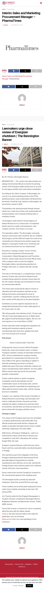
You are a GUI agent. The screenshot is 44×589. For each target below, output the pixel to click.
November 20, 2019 (17, 25)
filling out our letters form (11, 519)
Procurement (10, 9)
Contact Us (21, 566)
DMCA (35, 564)
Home (3, 9)
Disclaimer (28, 564)
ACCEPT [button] (29, 585)
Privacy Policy (9, 564)
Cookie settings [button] (18, 586)
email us (5, 514)
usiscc (6, 25)
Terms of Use (19, 564)
